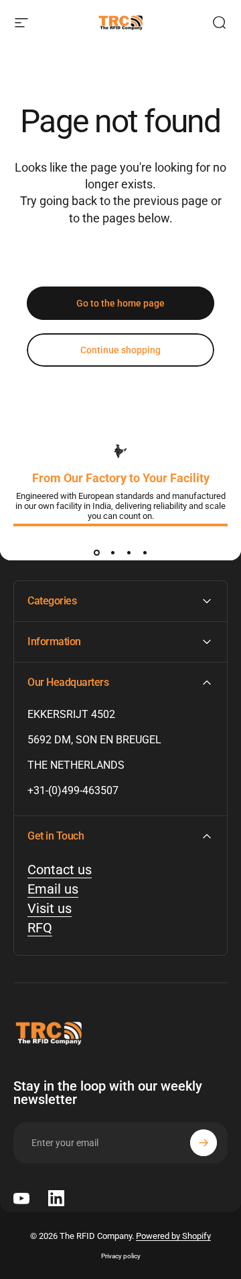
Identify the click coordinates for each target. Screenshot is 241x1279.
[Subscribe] (203, 1142)
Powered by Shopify (173, 1236)
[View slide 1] (96, 552)
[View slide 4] (145, 552)
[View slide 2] (112, 552)
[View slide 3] (128, 552)
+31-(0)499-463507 (72, 790)
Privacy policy (121, 1256)
